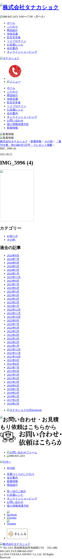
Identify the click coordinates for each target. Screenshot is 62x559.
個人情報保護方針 (18, 124)
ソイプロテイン (16, 41)
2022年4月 (13, 335)
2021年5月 (13, 374)
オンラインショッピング (22, 51)
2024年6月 (13, 262)
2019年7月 (13, 389)
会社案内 (12, 48)
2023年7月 (13, 284)
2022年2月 (13, 342)
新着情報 (12, 127)
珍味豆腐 (12, 33)
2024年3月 (13, 269)
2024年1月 (13, 273)
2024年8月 (13, 255)
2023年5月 (13, 291)
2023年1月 (13, 306)
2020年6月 (13, 385)
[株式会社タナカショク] (29, 7)
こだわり (12, 26)
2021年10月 (14, 356)
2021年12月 (14, 349)
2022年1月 (13, 345)
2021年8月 (13, 363)
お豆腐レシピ (15, 44)
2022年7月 (13, 324)
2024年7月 (13, 259)
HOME (11, 468)
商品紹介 (12, 30)
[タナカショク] (9, 58)
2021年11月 (14, 353)
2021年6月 (13, 371)
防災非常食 (14, 37)
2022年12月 (14, 309)
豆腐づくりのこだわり (20, 474)
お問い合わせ (15, 120)
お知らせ (12, 236)
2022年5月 (13, 331)
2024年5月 (13, 266)
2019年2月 (13, 392)
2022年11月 (14, 313)
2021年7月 (13, 367)
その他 (11, 239)
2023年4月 (13, 295)
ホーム (11, 23)
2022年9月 (13, 320)
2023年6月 (13, 288)
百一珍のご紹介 (16, 491)
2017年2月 (13, 400)
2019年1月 (13, 396)
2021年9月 (13, 360)
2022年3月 (13, 338)
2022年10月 (14, 316)
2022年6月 (13, 327)
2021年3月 (13, 382)
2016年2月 (13, 403)
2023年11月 (14, 277)
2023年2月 (13, 302)
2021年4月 (13, 378)
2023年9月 (13, 280)
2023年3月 (13, 298)
